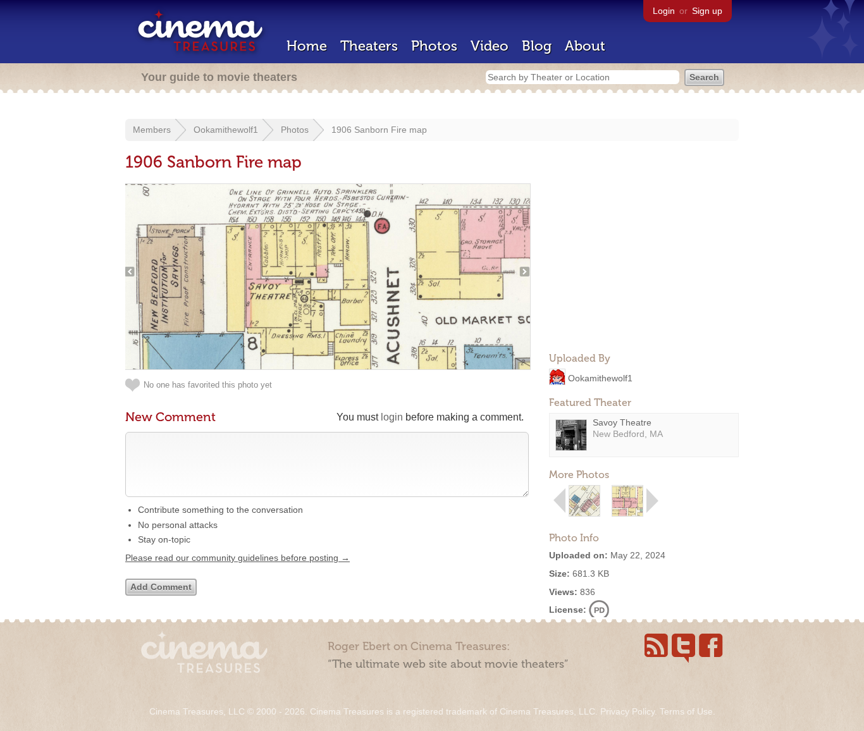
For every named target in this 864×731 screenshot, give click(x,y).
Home (307, 45)
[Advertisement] (644, 263)
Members (152, 130)
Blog (537, 45)
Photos (434, 45)
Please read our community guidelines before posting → (237, 558)
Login (664, 11)
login (392, 417)
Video (490, 45)
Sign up (707, 11)
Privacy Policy (627, 711)
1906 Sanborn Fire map (379, 130)
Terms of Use (686, 711)
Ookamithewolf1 (226, 130)
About (585, 45)
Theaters (369, 45)
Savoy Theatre (622, 422)
